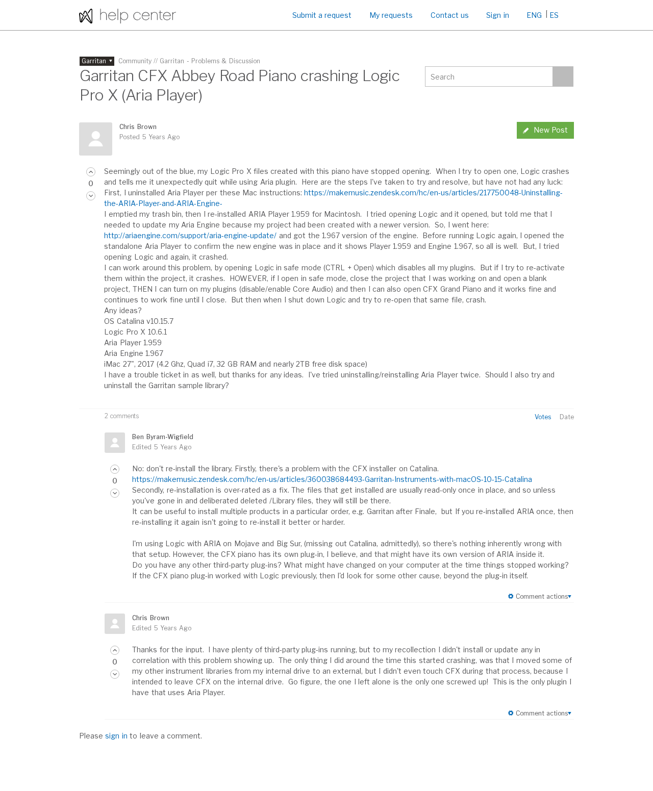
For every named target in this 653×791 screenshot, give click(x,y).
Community (135, 61)
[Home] (127, 15)
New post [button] (551, 129)
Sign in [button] (497, 15)
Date (567, 417)
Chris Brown (137, 127)
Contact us (450, 15)
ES (554, 15)
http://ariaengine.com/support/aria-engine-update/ (190, 235)
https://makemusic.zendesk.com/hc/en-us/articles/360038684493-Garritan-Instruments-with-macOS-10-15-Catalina (332, 479)
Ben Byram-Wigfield (162, 437)
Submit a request (322, 15)
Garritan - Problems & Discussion (210, 61)
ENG (534, 15)
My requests (391, 15)
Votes (543, 417)
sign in (116, 735)
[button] (90, 171)
